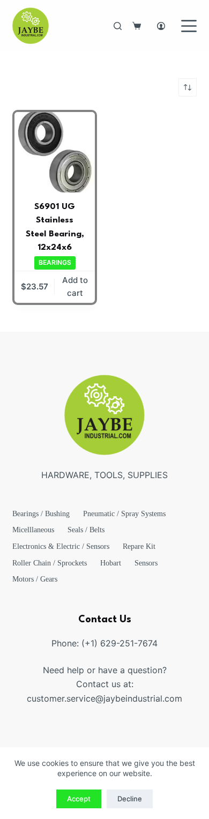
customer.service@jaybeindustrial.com (104, 698)
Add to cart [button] (75, 287)
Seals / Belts (86, 530)
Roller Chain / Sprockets (49, 563)
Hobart (110, 563)
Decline (129, 798)
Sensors (146, 563)
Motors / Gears (34, 579)
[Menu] (189, 26)
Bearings (55, 262)
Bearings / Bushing (41, 514)
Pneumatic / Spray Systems (124, 514)
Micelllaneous (33, 530)
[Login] (161, 26)
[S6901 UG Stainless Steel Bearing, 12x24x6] (54, 152)
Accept (79, 798)
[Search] (118, 26)
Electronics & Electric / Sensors (60, 546)
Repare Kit (139, 546)
